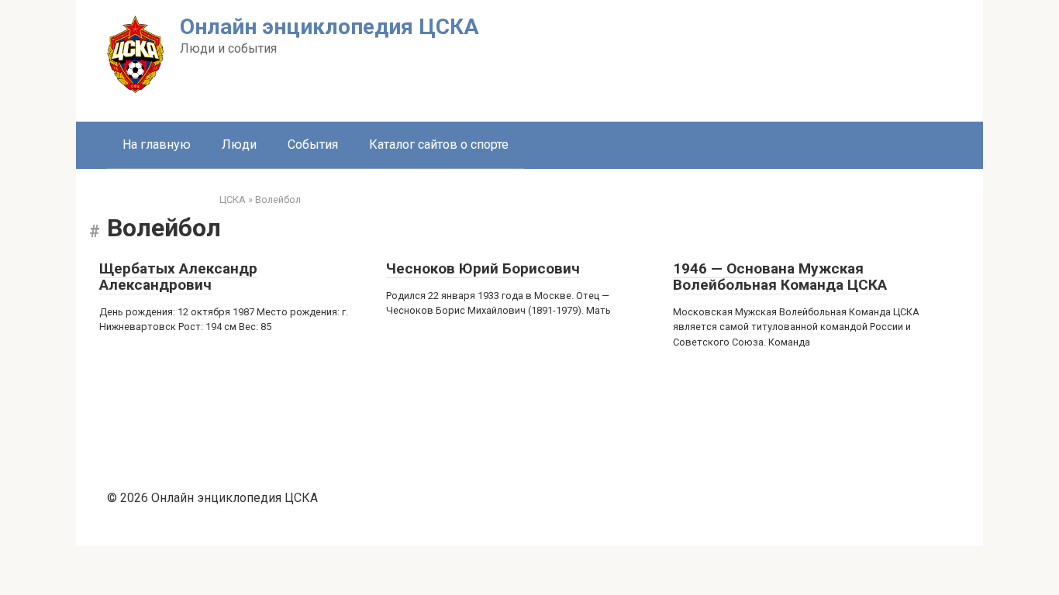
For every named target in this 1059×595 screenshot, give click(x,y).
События (313, 144)
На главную (156, 144)
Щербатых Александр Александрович (178, 277)
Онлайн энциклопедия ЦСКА (329, 27)
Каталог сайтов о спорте (439, 144)
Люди (239, 144)
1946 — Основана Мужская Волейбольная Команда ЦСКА (780, 277)
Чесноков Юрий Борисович (483, 268)
